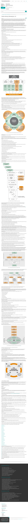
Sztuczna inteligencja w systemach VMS (5, 467)
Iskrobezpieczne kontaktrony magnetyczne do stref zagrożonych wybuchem (9, 480)
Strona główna (3, 14)
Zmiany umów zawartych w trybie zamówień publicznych (7, 474)
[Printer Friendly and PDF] (26, 18)
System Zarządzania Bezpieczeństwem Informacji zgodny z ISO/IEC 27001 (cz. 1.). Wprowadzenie (11, 493)
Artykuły (5, 14)
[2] (4, 44)
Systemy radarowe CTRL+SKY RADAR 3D (6, 485)
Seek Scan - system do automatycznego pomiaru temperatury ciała (8, 472)
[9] (19, 267)
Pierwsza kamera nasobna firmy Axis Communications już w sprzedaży (8, 471)
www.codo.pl (2, 428)
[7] (13, 217)
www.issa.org (2, 437)
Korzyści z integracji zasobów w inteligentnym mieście (7, 468)
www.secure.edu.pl (3, 442)
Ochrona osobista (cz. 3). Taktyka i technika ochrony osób (7, 497)
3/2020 (3, 7)
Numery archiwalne (3, 515)
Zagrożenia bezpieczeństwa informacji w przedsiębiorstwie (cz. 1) (8, 494)
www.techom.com (3, 443)
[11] (20, 345)
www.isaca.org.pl (2, 434)
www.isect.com (2, 435)
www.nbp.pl (2, 441)
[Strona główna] (5, 1)
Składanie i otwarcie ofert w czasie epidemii (6, 475)
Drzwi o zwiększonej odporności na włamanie (6, 498)
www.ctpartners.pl (3, 430)
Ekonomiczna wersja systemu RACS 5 (5, 484)
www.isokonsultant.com (3, 436)
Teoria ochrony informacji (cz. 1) (5, 499)
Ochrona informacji (8, 14)
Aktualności (3, 513)
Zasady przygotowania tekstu (4, 510)
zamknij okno (6, 519)
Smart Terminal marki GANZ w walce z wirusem (6, 481)
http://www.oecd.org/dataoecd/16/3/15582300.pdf (15, 393)
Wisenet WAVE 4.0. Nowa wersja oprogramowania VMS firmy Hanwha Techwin (9, 470)
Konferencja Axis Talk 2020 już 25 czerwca (6, 489)
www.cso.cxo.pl (2, 429)
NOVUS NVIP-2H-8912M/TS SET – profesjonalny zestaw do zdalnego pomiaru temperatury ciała (10, 488)
